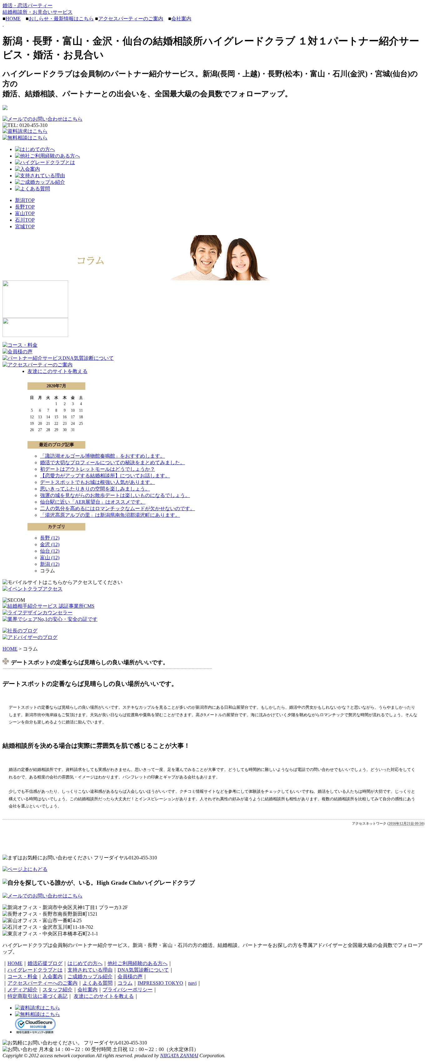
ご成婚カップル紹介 (90, 976)
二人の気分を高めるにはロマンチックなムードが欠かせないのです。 (117, 508)
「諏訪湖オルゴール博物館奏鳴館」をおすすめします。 (102, 456)
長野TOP (25, 206)
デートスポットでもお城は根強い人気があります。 (97, 482)
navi (192, 983)
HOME (13, 18)
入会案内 (53, 976)
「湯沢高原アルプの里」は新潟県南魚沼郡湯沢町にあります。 (110, 515)
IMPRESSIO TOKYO (160, 983)
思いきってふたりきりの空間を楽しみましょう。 (95, 488)
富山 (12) (49, 557)
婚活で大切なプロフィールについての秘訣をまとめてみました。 (112, 462)
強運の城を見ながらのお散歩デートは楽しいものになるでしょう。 (115, 495)
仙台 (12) (49, 551)
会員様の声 (130, 976)
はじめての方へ (85, 963)
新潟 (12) (49, 564)
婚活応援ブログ (45, 963)
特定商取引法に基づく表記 (38, 996)
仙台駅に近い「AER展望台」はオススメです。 (92, 502)
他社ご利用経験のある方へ (138, 963)
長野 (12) (49, 538)
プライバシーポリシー (128, 989)
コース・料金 (23, 976)
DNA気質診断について (143, 970)
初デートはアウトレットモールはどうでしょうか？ (97, 469)
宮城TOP (25, 226)
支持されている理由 (90, 970)
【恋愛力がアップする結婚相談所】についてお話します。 (105, 475)
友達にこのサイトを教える (58, 371)
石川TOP (25, 220)
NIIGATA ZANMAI (179, 1055)
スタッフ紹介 (58, 989)
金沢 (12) (49, 544)
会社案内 (181, 18)
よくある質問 (98, 983)
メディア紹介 (23, 989)
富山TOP (25, 213)
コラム (125, 983)
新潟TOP (25, 200)
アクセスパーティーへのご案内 (43, 983)
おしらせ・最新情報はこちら (61, 18)
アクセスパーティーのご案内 (130, 18)
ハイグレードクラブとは (35, 970)
